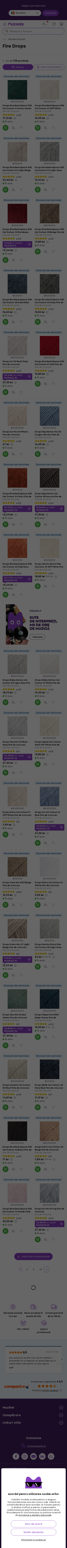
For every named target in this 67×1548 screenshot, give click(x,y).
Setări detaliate (33, 1532)
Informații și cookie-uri (33, 1540)
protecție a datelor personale (35, 1515)
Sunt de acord (33, 1524)
